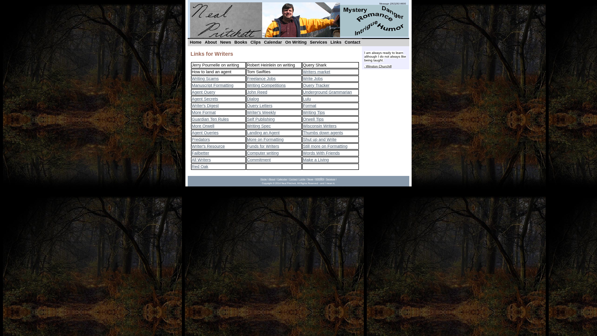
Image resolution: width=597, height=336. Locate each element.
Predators (201, 139)
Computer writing (263, 153)
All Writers (201, 160)
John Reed (257, 92)
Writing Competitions (266, 85)
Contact (293, 179)
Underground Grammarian (327, 92)
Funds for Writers (263, 146)
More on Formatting (265, 139)
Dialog (253, 99)
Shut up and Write (320, 139)
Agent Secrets (205, 99)
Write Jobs (313, 78)
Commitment (259, 160)
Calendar (282, 179)
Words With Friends (321, 153)
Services (330, 179)
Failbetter (200, 153)
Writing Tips (314, 112)
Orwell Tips (313, 119)
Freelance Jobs (261, 78)
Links (302, 179)
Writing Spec (259, 126)
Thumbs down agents (323, 132)
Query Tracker (316, 85)
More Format (204, 112)
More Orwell (203, 126)
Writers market (316, 72)
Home (263, 179)
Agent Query (203, 92)
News (310, 179)
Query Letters (259, 105)
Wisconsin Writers (320, 126)
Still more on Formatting (325, 146)
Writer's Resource (208, 146)
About (272, 179)
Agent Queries (205, 132)
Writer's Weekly (261, 112)
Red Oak (200, 166)
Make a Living (316, 160)
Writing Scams (205, 78)
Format (309, 105)
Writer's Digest (205, 105)
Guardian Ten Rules (210, 119)
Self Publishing (261, 119)
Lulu (307, 99)
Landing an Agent (263, 132)
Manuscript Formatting (212, 85)
